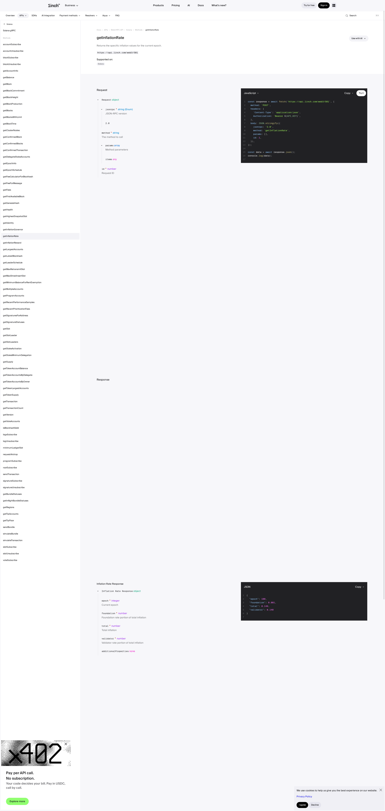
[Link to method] (121, 133)
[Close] (66, 744)
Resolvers (90, 15)
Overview (10, 15)
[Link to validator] (128, 638)
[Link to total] (123, 626)
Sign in (323, 5)
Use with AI (356, 38)
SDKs (34, 15)
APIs (21, 15)
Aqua (105, 15)
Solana (129, 30)
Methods (138, 30)
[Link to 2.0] (112, 123)
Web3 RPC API (117, 30)
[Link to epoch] (122, 601)
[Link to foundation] (129, 613)
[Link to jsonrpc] (135, 109)
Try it (361, 93)
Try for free (309, 5)
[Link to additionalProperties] (137, 651)
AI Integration (48, 15)
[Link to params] (122, 145)
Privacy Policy (304, 796)
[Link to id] (118, 169)
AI (189, 5)
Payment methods (68, 15)
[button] (162, 100)
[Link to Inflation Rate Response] (143, 591)
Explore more (17, 801)
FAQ (117, 15)
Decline (315, 805)
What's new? (219, 5)
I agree (302, 805)
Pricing (176, 5)
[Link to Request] (121, 100)
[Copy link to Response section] (112, 380)
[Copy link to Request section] (109, 90)
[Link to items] (119, 159)
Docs (201, 5)
